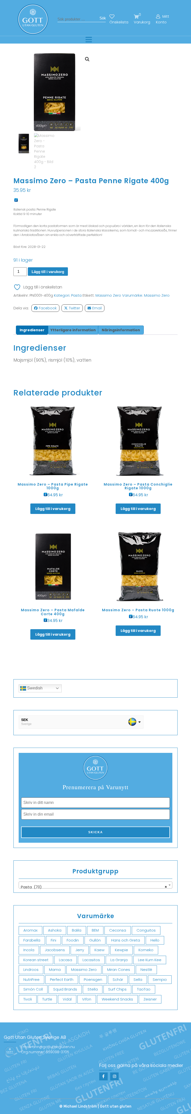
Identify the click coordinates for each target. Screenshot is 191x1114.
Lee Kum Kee (149, 959)
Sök (102, 18)
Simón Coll (33, 989)
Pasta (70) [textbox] (94, 887)
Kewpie (121, 949)
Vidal (67, 999)
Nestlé (146, 969)
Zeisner (150, 999)
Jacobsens (55, 949)
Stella (93, 989)
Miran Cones (118, 969)
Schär (118, 979)
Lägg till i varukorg (48, 272)
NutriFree (31, 979)
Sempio (160, 979)
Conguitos (146, 930)
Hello (154, 940)
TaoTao (143, 989)
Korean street (35, 959)
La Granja (119, 959)
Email (97, 308)
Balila (76, 930)
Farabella (31, 940)
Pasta (76, 295)
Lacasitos (91, 959)
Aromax (30, 930)
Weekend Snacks (117, 999)
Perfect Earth (61, 979)
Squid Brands (65, 989)
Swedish (34, 688)
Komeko (146, 949)
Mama (55, 969)
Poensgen (93, 979)
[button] (87, 59)
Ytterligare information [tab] (73, 330)
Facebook (48, 308)
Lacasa (65, 959)
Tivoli (27, 999)
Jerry (79, 949)
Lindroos (31, 969)
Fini (53, 940)
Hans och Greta (125, 940)
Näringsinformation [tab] (121, 330)
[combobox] (95, 885)
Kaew (99, 949)
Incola (28, 949)
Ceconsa (117, 930)
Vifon (86, 999)
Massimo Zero (108, 295)
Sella (138, 979)
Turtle (47, 999)
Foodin (73, 940)
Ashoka (54, 930)
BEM (95, 930)
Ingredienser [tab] (32, 330)
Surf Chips (117, 989)
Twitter (74, 308)
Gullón (95, 940)
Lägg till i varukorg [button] (52, 508)
